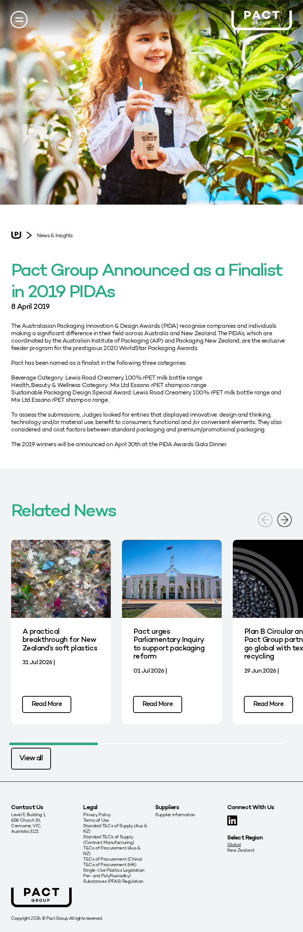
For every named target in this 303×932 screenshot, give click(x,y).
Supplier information (175, 814)
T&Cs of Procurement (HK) (109, 864)
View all (31, 759)
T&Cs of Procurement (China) (112, 859)
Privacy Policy (97, 814)
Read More (47, 704)
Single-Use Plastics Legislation (113, 870)
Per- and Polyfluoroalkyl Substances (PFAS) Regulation (113, 878)
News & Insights (54, 235)
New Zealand (240, 850)
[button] (284, 519)
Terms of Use (96, 820)
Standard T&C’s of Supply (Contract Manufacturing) (108, 839)
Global (234, 844)
